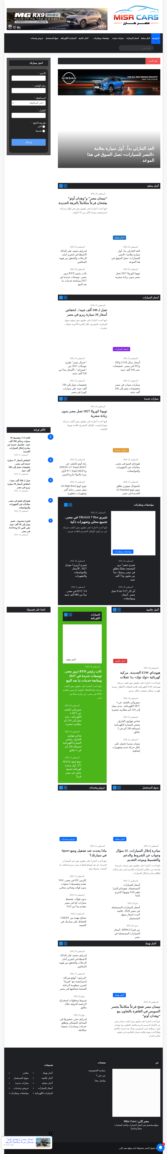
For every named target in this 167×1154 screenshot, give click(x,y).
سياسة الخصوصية (97, 1070)
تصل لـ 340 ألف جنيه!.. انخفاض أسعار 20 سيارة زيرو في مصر (19, 484)
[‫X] (140, 1135)
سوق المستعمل (52, 38)
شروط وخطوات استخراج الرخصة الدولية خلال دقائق (73, 1004)
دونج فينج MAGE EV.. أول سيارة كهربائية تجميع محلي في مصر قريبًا (72, 769)
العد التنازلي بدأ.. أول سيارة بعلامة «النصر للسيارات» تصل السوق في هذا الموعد (120, 154)
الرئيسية (155, 38)
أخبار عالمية (83, 38)
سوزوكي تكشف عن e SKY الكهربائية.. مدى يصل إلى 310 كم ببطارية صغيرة (126, 706)
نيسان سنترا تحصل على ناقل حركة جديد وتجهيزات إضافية (126, 747)
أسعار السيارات (132, 38)
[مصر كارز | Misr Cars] (136, 15)
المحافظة (40, 98)
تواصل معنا (100, 1080)
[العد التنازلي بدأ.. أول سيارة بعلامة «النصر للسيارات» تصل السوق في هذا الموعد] (108, 139)
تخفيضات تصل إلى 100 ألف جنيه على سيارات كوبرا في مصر (74, 388)
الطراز (41, 110)
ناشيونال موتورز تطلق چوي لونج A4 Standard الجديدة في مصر (128, 490)
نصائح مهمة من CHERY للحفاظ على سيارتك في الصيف (73, 921)
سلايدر (26, 1073)
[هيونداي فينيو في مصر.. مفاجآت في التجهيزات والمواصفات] (42, 508)
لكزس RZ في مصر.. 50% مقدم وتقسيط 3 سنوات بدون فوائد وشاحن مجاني (72, 884)
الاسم (42, 73)
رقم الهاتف (39, 85)
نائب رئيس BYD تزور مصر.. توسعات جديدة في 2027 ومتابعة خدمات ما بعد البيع (83, 675)
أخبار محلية (145, 38)
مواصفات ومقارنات (101, 38)
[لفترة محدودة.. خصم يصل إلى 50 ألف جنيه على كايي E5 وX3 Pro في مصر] (42, 528)
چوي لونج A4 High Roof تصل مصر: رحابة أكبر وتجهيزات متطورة (74, 490)
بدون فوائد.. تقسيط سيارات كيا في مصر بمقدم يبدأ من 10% (75, 903)
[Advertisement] (29, 405)
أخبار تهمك (151, 943)
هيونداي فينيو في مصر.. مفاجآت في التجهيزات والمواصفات (127, 467)
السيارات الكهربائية (68, 38)
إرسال (28, 142)
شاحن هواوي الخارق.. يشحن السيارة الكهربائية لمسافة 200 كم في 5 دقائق (72, 743)
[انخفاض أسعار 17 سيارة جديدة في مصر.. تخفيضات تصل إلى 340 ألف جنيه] (42, 468)
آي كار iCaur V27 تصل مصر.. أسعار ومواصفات (123, 595)
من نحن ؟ (101, 1075)
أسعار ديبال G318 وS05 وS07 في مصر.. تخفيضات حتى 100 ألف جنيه (126, 366)
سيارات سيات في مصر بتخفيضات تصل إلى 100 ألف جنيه (127, 388)
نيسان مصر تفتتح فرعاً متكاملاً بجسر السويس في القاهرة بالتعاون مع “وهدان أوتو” (135, 1011)
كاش (40, 126)
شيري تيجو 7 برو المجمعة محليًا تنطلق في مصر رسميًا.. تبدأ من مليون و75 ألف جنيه (124, 572)
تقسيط (39, 131)
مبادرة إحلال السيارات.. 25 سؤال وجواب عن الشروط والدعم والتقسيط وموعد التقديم (138, 855)
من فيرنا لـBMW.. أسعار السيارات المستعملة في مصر (127, 933)
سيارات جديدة (118, 38)
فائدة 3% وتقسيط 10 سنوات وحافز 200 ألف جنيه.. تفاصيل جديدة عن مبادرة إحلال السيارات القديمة (18, 445)
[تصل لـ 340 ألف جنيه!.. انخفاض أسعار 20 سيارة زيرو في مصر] (42, 488)
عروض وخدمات (36, 38)
